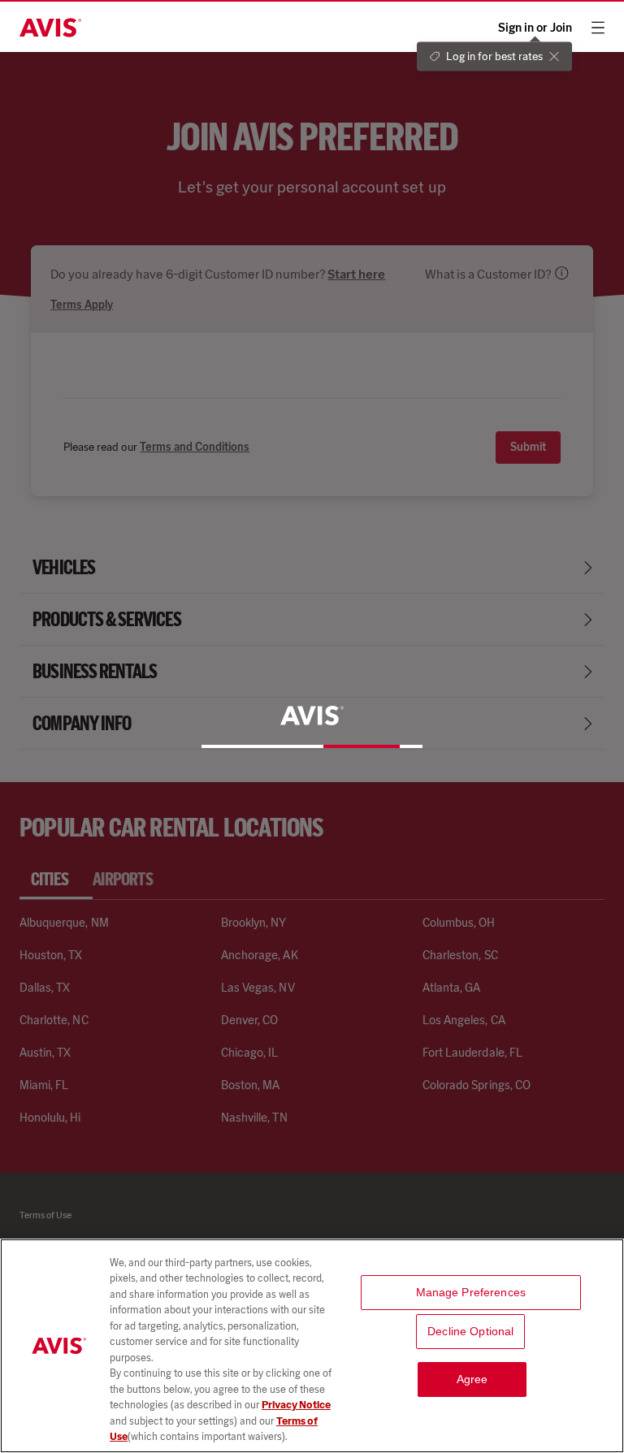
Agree (472, 1379)
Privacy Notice (296, 1405)
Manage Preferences (471, 1292)
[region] (312, 1346)
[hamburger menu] (598, 27)
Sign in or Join (535, 28)
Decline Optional (470, 1331)
